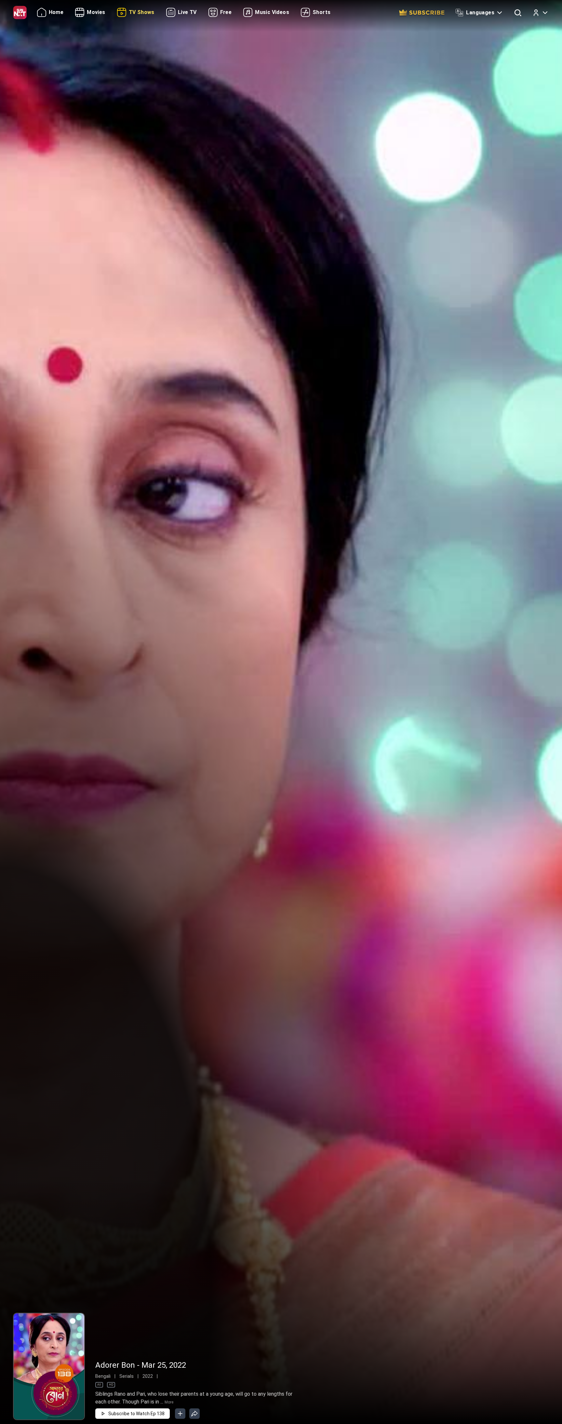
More (169, 1402)
